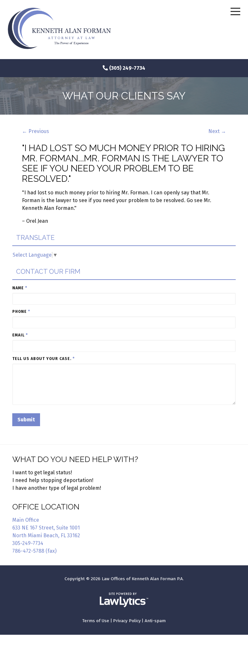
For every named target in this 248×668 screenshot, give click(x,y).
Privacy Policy (127, 620)
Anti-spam (155, 620)
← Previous (35, 131)
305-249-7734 (27, 543)
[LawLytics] (124, 599)
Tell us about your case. (43, 358)
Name (19, 288)
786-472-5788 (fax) (34, 551)
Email (20, 335)
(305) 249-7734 (127, 68)
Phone (21, 311)
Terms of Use (95, 620)
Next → (217, 131)
